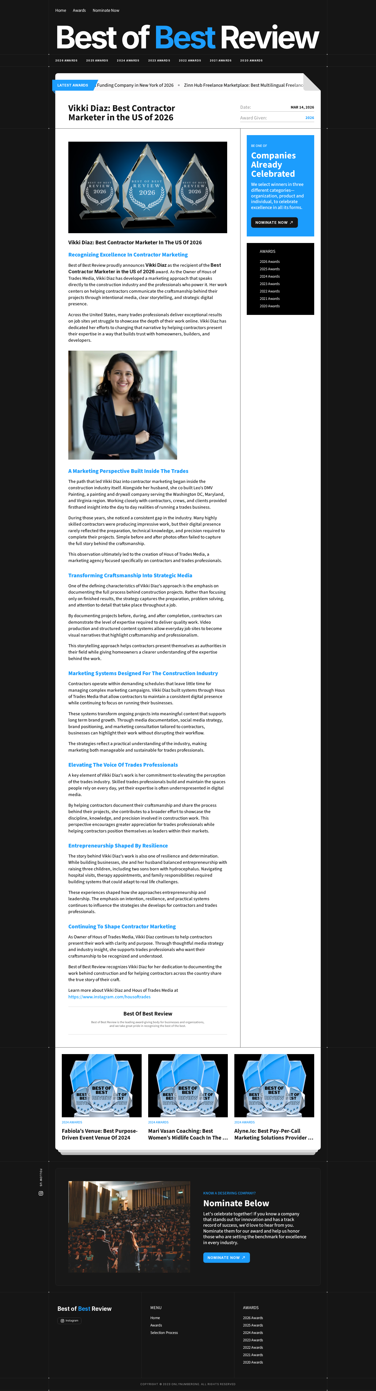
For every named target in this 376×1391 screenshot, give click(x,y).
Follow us (41, 1178)
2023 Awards (159, 60)
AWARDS (267, 251)
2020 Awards (251, 60)
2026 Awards (66, 60)
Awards (79, 10)
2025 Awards (97, 60)
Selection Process (164, 1332)
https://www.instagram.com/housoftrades (109, 997)
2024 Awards (128, 60)
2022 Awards (190, 60)
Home (60, 10)
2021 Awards (221, 60)
